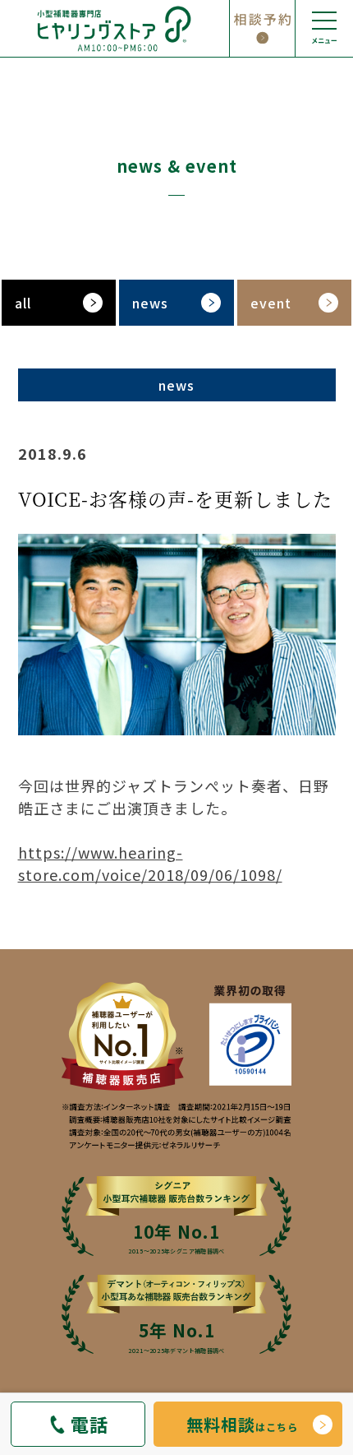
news (150, 303)
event (270, 303)
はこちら (242, 1424)
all (23, 303)
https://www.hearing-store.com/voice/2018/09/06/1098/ (150, 863)
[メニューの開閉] (324, 29)
